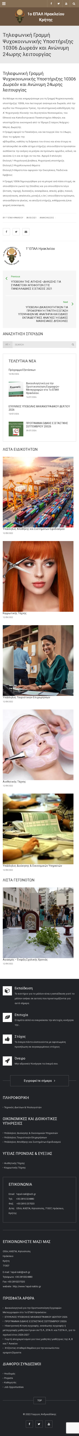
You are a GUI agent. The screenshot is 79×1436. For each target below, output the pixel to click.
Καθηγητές (10, 1382)
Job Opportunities (14, 1387)
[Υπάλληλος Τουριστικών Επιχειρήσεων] (38, 660)
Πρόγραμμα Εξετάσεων (22, 369)
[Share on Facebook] (6, 231)
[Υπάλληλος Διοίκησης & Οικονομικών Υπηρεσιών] (38, 829)
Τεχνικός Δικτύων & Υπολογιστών (23, 1107)
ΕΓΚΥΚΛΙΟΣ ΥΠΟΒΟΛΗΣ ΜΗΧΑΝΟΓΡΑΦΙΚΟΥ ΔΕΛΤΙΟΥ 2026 (36, 1317)
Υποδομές (9, 1373)
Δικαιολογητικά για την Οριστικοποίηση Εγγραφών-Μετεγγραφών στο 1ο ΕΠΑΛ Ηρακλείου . (43, 388)
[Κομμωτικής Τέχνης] (38, 576)
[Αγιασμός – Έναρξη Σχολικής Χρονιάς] (38, 922)
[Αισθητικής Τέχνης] (38, 744)
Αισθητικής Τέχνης (14, 781)
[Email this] (26, 231)
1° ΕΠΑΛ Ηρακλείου (14, 218)
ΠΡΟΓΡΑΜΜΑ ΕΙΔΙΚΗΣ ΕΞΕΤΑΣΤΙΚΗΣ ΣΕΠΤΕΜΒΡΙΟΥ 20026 (47, 425)
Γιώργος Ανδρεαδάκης (43, 1414)
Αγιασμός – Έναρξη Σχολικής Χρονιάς (25, 959)
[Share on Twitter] (16, 231)
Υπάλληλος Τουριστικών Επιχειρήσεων (26, 697)
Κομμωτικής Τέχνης (15, 613)
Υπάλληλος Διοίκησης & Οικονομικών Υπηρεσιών (32, 865)
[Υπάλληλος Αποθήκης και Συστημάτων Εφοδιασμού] (38, 492)
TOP (39, 1400)
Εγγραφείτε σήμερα (38, 1080)
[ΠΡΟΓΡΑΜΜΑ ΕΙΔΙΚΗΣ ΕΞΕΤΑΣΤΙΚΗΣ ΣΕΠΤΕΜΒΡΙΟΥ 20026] (16, 429)
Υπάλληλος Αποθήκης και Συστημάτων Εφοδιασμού (34, 528)
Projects (8, 1378)
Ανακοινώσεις (47, 218)
